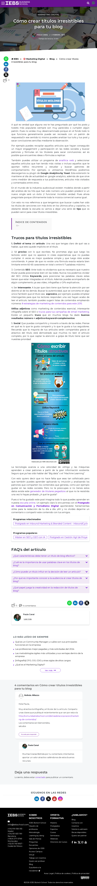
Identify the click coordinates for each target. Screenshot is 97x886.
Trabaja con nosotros (37, 858)
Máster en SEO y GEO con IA (30, 537)
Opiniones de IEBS (36, 848)
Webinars (54, 839)
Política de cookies (62, 873)
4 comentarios (29, 606)
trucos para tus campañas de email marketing (64, 312)
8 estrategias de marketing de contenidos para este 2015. (51, 303)
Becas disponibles (79, 832)
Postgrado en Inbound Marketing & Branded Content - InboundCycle (51, 523)
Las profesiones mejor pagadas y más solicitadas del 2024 (44, 649)
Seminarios (54, 836)
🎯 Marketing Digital (34, 59)
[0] (5, 80)
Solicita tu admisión (80, 829)
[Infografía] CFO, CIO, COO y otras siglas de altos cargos (43, 660)
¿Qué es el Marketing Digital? (30, 664)
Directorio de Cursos (58, 842)
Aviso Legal (48, 873)
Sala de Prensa (35, 839)
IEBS (16, 59)
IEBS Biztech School (37, 823)
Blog (52, 59)
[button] (50, 556)
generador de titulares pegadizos (48, 491)
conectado (40, 777)
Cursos (53, 832)
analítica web (66, 160)
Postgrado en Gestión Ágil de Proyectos (71, 537)
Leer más (28, 619)
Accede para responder (29, 734)
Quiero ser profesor (37, 861)
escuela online (28, 503)
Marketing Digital (48, 14)
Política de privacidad (80, 873)
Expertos (54, 829)
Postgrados (55, 826)
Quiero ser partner (79, 836)
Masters (53, 823)
